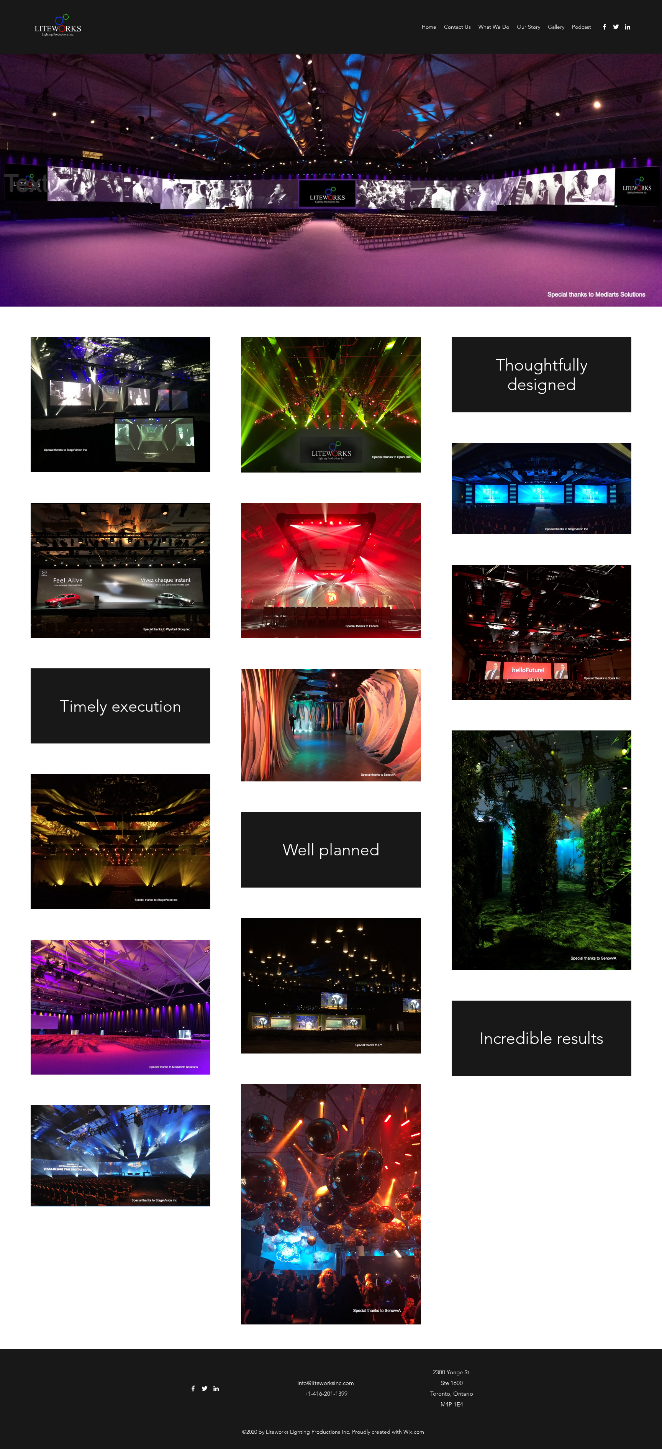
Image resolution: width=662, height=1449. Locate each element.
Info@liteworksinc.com (325, 1383)
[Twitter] (616, 27)
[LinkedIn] (627, 27)
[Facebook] (604, 27)
